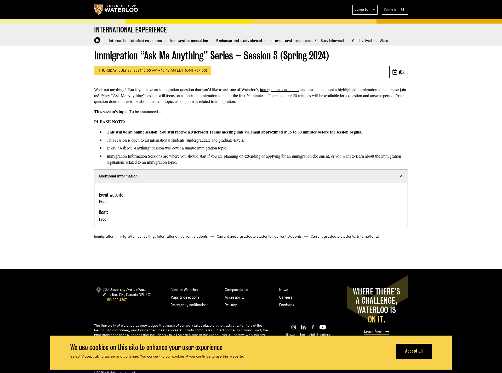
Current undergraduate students (244, 236)
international (167, 236)
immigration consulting (135, 236)
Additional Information (118, 176)
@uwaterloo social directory (308, 334)
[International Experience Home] (97, 40)
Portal (104, 201)
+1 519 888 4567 (115, 300)
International (368, 236)
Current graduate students (333, 236)
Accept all (414, 351)
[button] (365, 9)
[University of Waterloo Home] (116, 9)
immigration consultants (279, 89)
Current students (194, 236)
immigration (104, 236)
